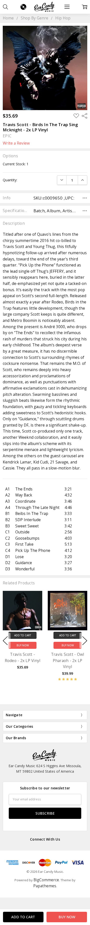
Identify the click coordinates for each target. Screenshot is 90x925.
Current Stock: (15, 164)
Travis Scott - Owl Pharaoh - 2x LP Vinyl (67, 660)
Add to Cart (22, 635)
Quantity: (10, 180)
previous (5, 640)
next (85, 640)
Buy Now (22, 645)
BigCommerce (46, 880)
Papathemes (44, 886)
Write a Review (16, 143)
